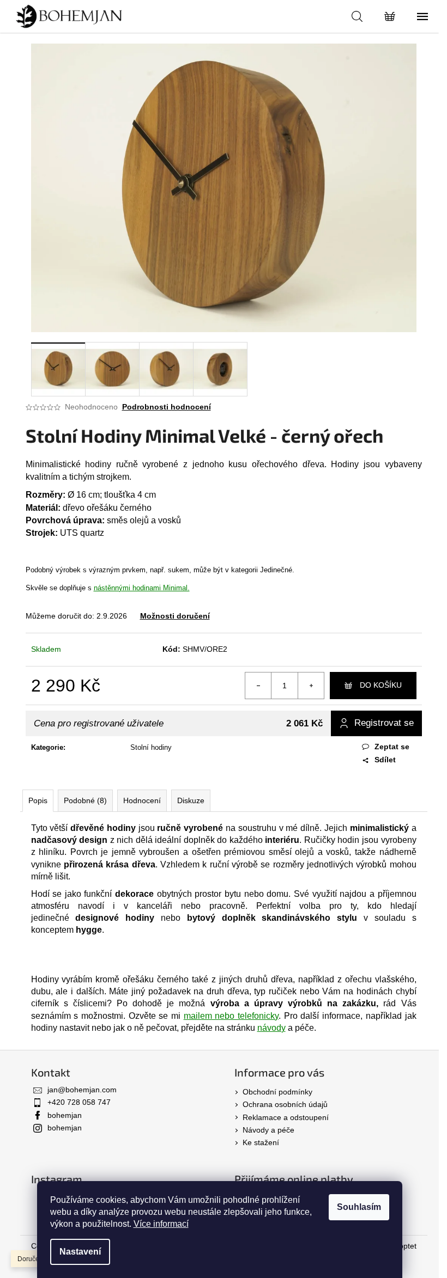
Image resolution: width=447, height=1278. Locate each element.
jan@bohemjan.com (82, 1089)
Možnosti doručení (175, 616)
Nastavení (80, 1251)
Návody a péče (268, 1130)
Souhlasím (359, 1207)
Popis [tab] (37, 800)
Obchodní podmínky (277, 1091)
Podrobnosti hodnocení (166, 406)
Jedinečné (276, 570)
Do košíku (381, 685)
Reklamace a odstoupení (286, 1117)
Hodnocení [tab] (142, 800)
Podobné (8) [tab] (85, 800)
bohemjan (64, 1115)
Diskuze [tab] (190, 800)
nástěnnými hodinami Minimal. (142, 588)
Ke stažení (261, 1142)
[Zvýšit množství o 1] (311, 685)
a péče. (286, 1027)
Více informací (161, 1223)
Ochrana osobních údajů (285, 1104)
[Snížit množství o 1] (258, 685)
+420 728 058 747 (79, 1102)
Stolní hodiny (151, 747)
